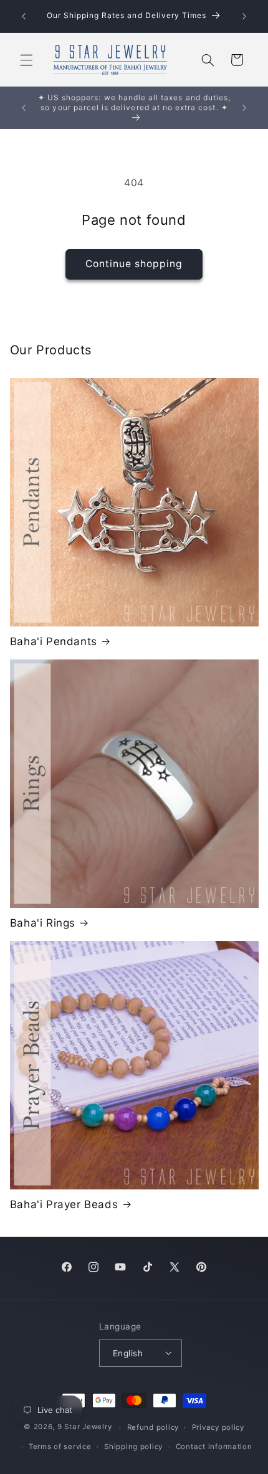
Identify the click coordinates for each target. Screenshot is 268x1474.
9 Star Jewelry (84, 1427)
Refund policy (153, 1427)
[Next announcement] (244, 16)
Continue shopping (134, 264)
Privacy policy (218, 1427)
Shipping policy (133, 1446)
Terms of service (60, 1446)
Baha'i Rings (42, 923)
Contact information (214, 1446)
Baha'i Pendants (53, 641)
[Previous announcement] (23, 16)
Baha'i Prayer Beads (64, 1204)
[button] (26, 59)
